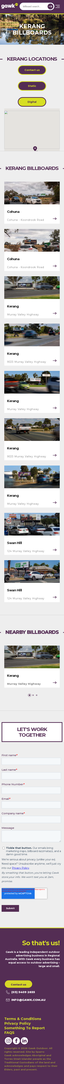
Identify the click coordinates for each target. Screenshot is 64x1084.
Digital (32, 101)
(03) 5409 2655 (23, 992)
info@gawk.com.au (28, 1000)
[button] (29, 695)
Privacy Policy (17, 1023)
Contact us (32, 70)
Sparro (40, 1051)
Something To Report (24, 1028)
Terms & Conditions (22, 1019)
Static (32, 86)
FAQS (9, 1032)
